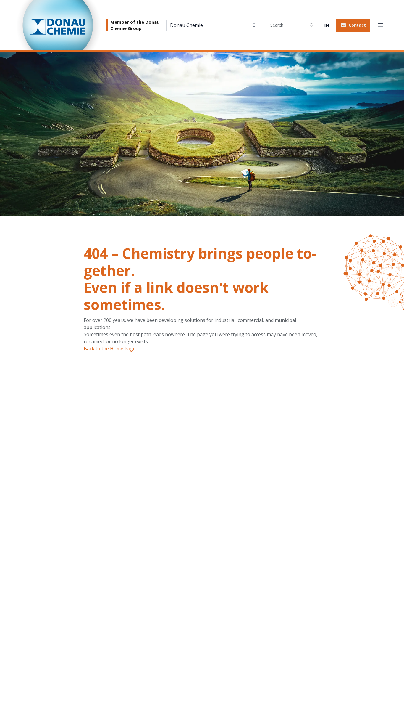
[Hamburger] (380, 25)
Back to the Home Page (110, 348)
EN (326, 25)
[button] (353, 25)
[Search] (311, 25)
